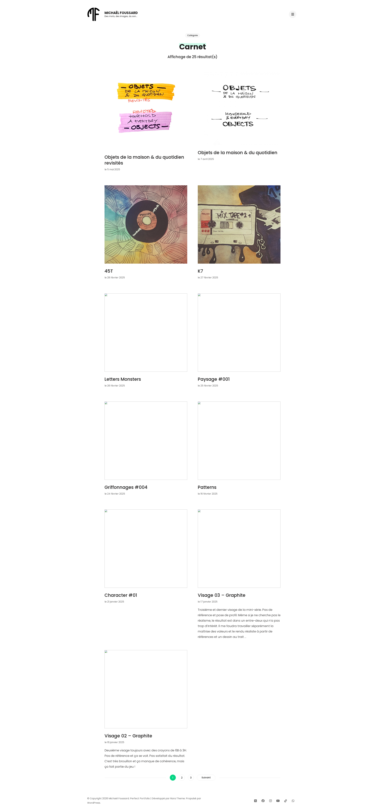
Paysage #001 (214, 379)
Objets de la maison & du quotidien (237, 152)
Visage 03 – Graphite (221, 595)
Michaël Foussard (121, 13)
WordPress (93, 803)
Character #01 (121, 595)
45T (109, 271)
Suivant (206, 777)
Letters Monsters (123, 379)
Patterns (207, 487)
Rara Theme (177, 798)
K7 (200, 271)
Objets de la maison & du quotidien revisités (144, 160)
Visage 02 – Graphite (128, 736)
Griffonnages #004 (126, 487)
